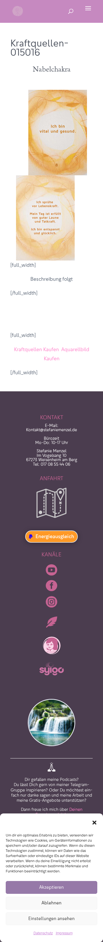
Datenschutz (43, 933)
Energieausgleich (54, 536)
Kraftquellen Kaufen (36, 349)
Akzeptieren (51, 887)
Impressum (64, 933)
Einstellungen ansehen (51, 918)
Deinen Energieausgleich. (58, 801)
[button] (94, 822)
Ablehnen (51, 903)
